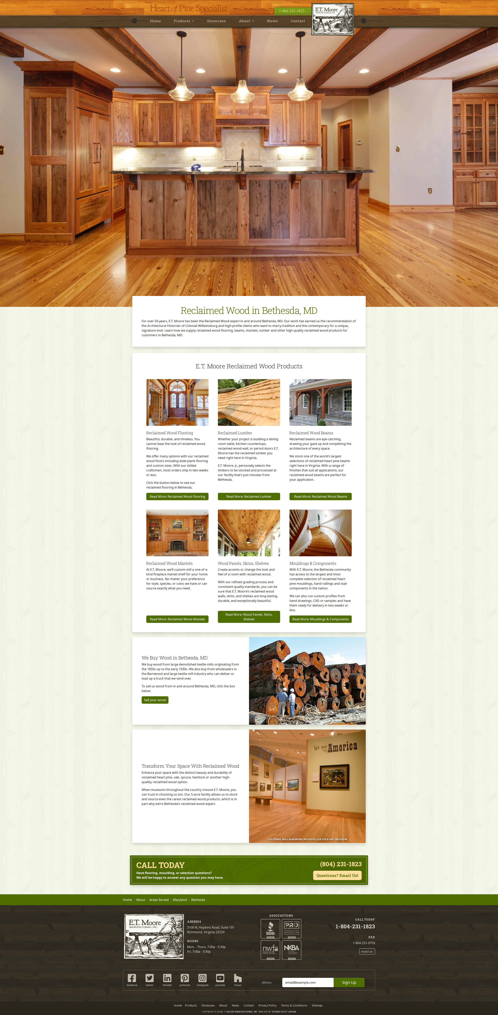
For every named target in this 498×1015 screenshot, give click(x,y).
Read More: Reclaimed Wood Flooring (177, 496)
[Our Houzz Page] (238, 977)
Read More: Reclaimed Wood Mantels (177, 619)
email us (367, 951)
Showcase (216, 20)
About (140, 900)
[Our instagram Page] (202, 977)
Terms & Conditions (294, 1005)
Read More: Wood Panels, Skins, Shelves (249, 616)
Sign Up (349, 982)
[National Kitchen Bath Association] (292, 950)
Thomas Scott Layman (284, 1012)
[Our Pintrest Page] (184, 977)
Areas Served (159, 900)
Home (155, 20)
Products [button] (182, 20)
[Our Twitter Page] (149, 977)
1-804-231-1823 (291, 10)
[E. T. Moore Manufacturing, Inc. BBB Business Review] (270, 928)
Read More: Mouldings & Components (320, 619)
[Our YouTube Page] (220, 977)
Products (191, 1005)
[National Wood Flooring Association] (270, 950)
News (272, 20)
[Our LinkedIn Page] (167, 977)
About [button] (245, 20)
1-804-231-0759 (364, 943)
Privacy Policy (267, 1005)
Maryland (180, 900)
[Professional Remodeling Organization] (292, 928)
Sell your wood (155, 700)
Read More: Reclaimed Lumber (249, 496)
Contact (298, 20)
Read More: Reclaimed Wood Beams (320, 496)
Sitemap (317, 1005)
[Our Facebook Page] (132, 977)
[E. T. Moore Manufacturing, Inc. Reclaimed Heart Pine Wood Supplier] (332, 3)
